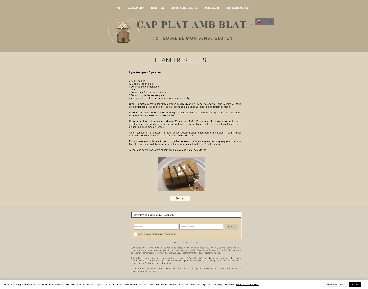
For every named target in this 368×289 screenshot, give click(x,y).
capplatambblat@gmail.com (144, 271)
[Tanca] (364, 284)
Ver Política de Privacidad (247, 284)
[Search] (251, 26)
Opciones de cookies (335, 284)
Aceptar (355, 284)
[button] (184, 6)
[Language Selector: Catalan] (264, 21)
